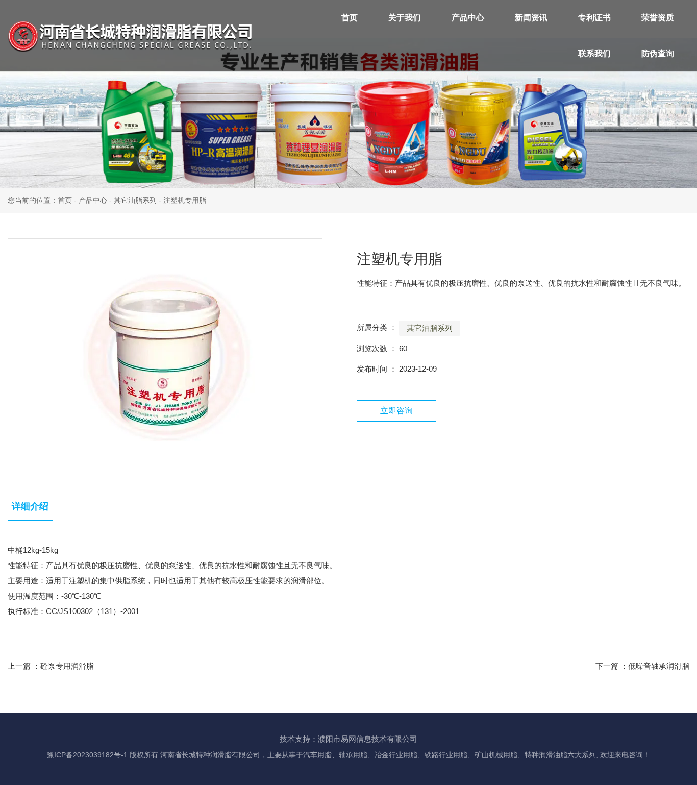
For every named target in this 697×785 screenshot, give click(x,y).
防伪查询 (657, 53)
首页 (349, 17)
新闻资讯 (531, 17)
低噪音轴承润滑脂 (658, 665)
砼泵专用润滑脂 (67, 665)
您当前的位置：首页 (41, 200)
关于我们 (404, 17)
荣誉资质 (657, 17)
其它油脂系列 (135, 200)
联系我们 (594, 53)
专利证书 (594, 17)
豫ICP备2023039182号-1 (87, 755)
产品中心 (468, 17)
